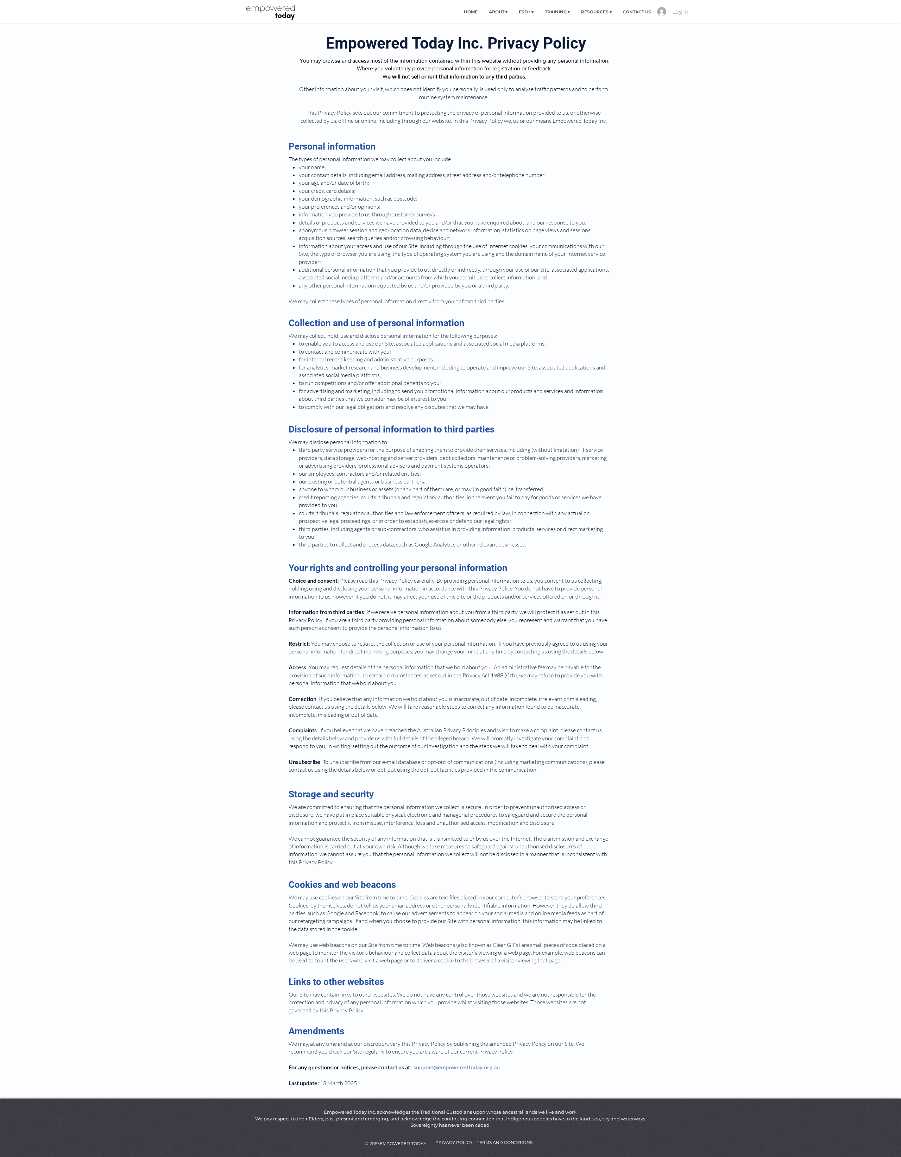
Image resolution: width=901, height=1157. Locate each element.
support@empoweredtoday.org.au (457, 1067)
